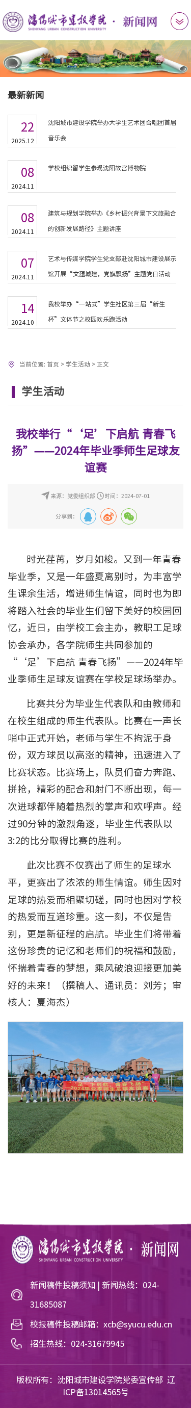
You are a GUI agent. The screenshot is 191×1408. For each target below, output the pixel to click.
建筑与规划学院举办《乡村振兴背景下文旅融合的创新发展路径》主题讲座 (112, 220)
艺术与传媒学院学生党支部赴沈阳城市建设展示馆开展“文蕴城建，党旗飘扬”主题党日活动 (112, 266)
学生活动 (78, 364)
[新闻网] (81, 21)
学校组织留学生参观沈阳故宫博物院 (97, 168)
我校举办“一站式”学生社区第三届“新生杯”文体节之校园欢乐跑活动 (106, 311)
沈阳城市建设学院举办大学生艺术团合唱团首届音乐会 (112, 130)
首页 (53, 364)
